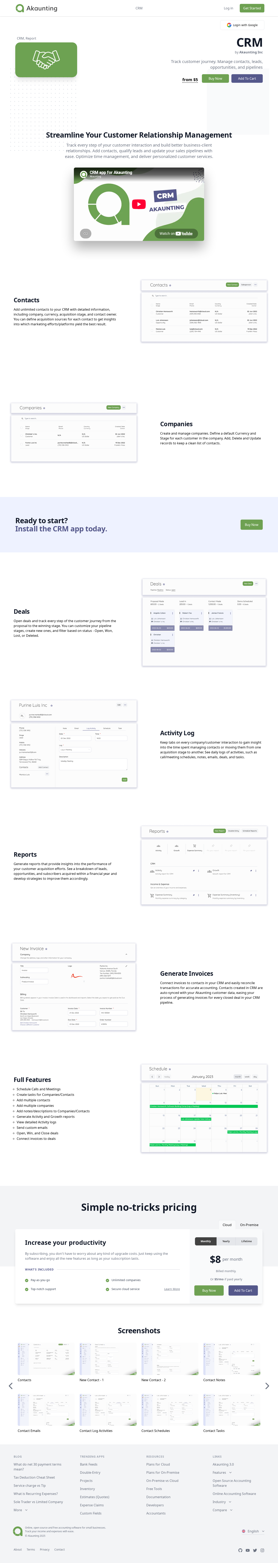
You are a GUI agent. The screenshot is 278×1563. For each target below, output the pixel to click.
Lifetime (246, 1241)
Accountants (156, 1513)
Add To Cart (247, 78)
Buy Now (215, 78)
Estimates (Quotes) (94, 1497)
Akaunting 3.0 (223, 1464)
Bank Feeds (88, 1464)
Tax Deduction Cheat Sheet (34, 1477)
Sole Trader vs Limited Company (38, 1502)
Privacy (44, 1549)
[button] (249, 1386)
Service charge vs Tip (30, 1485)
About (18, 1549)
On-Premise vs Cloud (162, 1480)
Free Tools (154, 1489)
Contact (59, 1549)
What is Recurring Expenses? (36, 1493)
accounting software (69, 1527)
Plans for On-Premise (162, 1472)
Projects (86, 1480)
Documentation (158, 1497)
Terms (31, 1549)
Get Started (252, 8)
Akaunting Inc (251, 52)
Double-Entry (90, 1472)
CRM (20, 38)
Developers (155, 1505)
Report (31, 38)
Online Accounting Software (234, 1493)
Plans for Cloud (158, 1464)
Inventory (87, 1489)
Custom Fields (91, 1513)
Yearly (226, 1241)
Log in (228, 8)
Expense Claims (92, 1505)
